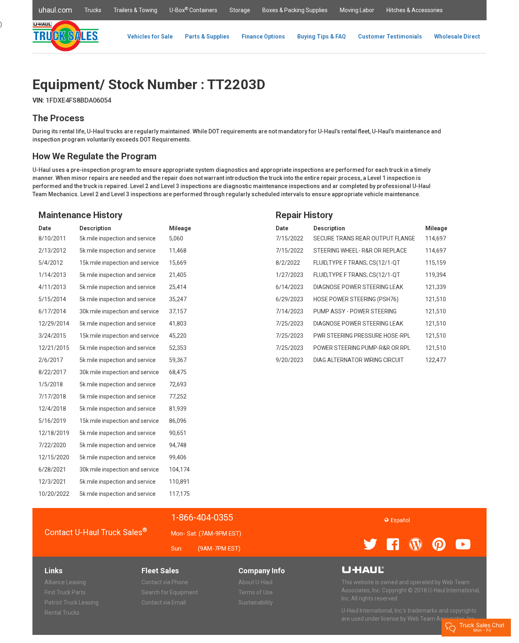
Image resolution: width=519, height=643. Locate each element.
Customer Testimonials (390, 36)
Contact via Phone (165, 582)
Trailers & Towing (135, 10)
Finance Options (263, 36)
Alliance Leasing (65, 582)
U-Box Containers (193, 9)
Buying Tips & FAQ (321, 36)
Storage (239, 10)
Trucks (92, 10)
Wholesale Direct (457, 36)
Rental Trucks (62, 612)
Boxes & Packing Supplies (295, 10)
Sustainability (255, 602)
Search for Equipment (170, 592)
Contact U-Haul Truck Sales (96, 532)
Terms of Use (255, 592)
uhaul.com (55, 10)
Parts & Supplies (207, 36)
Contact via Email (164, 602)
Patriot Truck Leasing (72, 602)
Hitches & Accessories (414, 10)
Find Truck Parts (65, 592)
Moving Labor (357, 10)
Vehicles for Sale (150, 36)
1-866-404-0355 (202, 517)
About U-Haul (255, 582)
